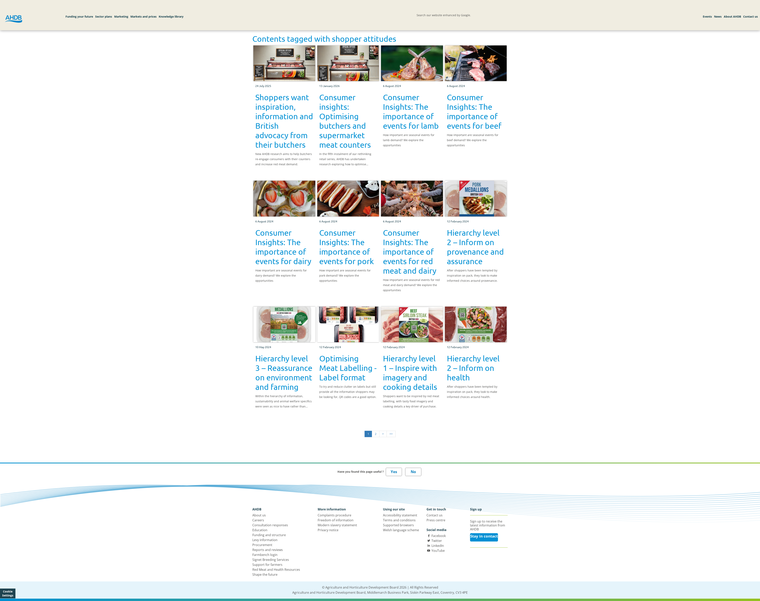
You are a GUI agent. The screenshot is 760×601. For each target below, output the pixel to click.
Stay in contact (484, 536)
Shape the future (264, 574)
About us (259, 515)
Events (707, 16)
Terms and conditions (399, 520)
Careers (258, 520)
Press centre (436, 520)
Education (259, 530)
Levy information (264, 540)
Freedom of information (335, 520)
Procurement (262, 545)
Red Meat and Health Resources (276, 569)
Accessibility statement (400, 515)
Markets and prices (143, 16)
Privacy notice (328, 530)
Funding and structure (269, 535)
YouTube (438, 550)
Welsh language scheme (401, 530)
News (718, 16)
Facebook (438, 536)
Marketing (121, 16)
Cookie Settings (7, 593)
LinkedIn (437, 545)
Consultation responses (270, 525)
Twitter (436, 541)
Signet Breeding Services (270, 560)
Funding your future (79, 16)
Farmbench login (264, 555)
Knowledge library (171, 16)
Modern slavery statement (337, 525)
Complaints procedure (334, 515)
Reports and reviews (267, 550)
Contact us (750, 16)
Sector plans (103, 16)
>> (391, 434)
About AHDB (732, 16)
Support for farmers (267, 564)
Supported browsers (398, 525)
